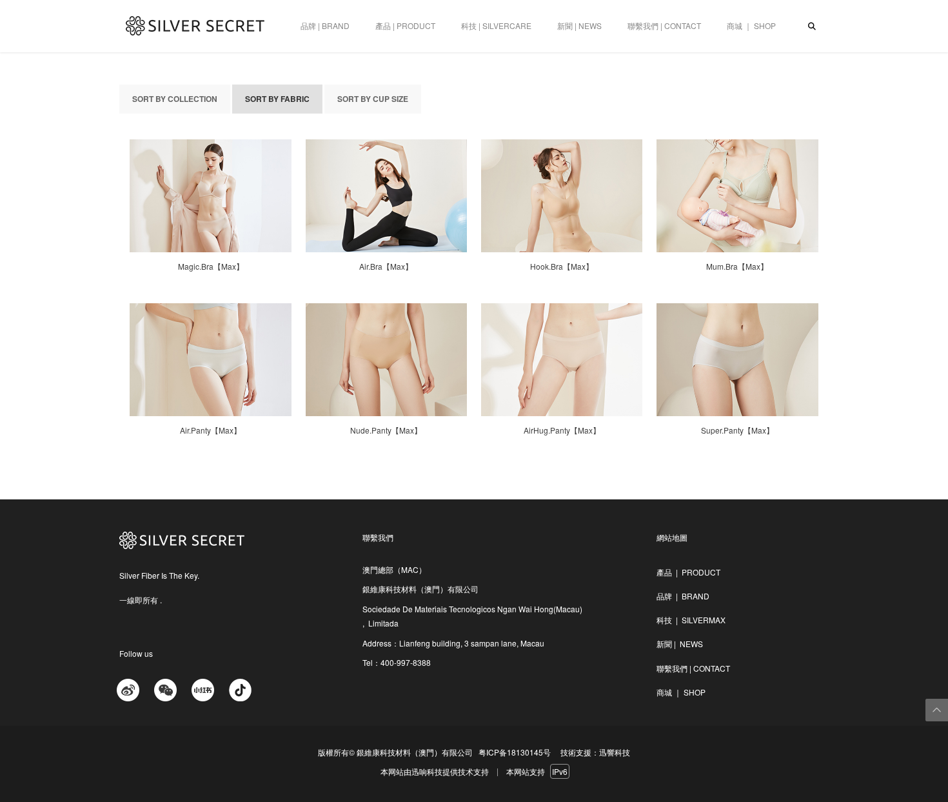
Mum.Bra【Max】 (737, 266)
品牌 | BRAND (325, 25)
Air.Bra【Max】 (386, 266)
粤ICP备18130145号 (515, 752)
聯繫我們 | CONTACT (664, 25)
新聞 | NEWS (579, 25)
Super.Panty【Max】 (737, 430)
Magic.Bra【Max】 (211, 266)
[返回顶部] (936, 710)
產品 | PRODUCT (405, 25)
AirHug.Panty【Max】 (562, 430)
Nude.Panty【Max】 (386, 430)
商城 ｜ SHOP (751, 25)
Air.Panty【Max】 (210, 430)
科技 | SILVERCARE (496, 25)
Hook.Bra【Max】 (561, 266)
